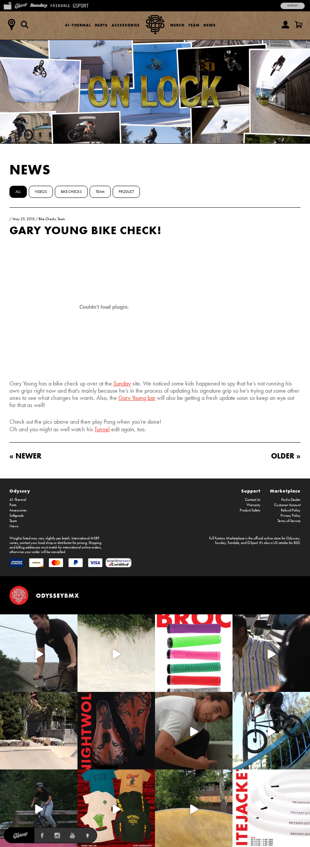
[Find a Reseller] (11, 24)
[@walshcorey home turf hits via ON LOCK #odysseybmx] (116, 653)
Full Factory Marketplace (227, 538)
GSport (252, 543)
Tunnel (102, 429)
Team (194, 25)
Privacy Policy (291, 515)
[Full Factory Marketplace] (7, 5)
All (18, 192)
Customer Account (287, 505)
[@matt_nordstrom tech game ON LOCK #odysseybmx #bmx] (39, 653)
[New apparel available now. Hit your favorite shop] (116, 808)
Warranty (253, 505)
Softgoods (16, 515)
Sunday (122, 383)
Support (292, 5)
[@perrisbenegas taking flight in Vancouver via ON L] (39, 808)
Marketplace (285, 491)
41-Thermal (78, 25)
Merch (177, 25)
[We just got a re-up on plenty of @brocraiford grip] (193, 653)
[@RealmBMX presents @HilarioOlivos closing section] (271, 730)
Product (126, 192)
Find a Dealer (291, 499)
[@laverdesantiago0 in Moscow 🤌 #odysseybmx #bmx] (193, 808)
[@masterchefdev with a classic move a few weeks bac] (39, 730)
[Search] (24, 24)
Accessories (126, 25)
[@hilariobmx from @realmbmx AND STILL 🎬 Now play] (271, 653)
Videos (41, 192)
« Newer (25, 455)
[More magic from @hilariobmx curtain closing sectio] (193, 730)
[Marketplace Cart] (298, 24)
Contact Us (252, 499)
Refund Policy (291, 510)
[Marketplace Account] (285, 24)
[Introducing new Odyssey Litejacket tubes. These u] (271, 808)
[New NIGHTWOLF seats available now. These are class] (116, 730)
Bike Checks (71, 192)
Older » (286, 455)
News (209, 25)
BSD (297, 543)
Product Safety (250, 510)
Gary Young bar (136, 397)
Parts (101, 25)
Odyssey (19, 491)
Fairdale (233, 543)
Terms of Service (289, 521)
